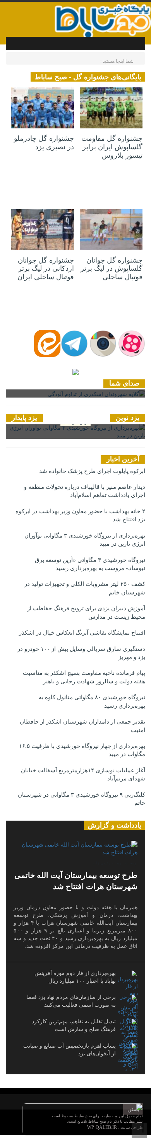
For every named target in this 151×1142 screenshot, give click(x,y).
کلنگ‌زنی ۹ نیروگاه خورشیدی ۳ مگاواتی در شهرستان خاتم (81, 799)
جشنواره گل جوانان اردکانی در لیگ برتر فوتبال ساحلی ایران (45, 268)
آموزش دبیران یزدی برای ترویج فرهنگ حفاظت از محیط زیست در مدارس (86, 612)
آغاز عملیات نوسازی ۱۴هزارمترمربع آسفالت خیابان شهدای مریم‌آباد (83, 774)
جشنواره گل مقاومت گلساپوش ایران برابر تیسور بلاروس (111, 147)
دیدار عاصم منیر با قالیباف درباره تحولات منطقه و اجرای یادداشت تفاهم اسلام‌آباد (84, 491)
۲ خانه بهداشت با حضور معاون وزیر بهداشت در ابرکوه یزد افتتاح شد (80, 515)
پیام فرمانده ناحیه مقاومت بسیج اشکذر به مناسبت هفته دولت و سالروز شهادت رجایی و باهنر (84, 677)
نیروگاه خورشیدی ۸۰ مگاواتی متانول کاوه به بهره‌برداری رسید (92, 701)
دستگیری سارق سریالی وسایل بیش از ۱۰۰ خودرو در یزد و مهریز (81, 653)
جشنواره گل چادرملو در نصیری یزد (44, 143)
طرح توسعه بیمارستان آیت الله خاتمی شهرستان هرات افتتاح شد (75, 881)
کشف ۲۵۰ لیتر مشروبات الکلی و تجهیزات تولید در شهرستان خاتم (84, 588)
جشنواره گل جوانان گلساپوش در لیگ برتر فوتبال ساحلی (111, 268)
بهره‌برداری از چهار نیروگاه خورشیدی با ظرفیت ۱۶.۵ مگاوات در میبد (82, 750)
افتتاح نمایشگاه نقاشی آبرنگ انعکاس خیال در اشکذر (82, 633)
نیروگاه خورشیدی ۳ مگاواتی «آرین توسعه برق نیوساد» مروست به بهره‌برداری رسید (90, 564)
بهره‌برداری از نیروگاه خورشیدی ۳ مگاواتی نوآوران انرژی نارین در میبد (84, 540)
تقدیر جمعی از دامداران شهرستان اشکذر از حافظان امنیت (82, 726)
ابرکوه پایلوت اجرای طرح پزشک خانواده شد (92, 471)
